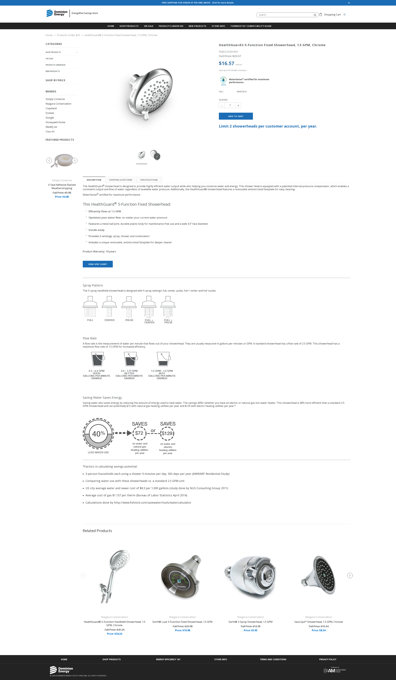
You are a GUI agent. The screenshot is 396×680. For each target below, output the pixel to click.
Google (50, 117)
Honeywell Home (55, 122)
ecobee (50, 113)
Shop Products (129, 26)
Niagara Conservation (58, 103)
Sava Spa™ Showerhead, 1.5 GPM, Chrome (318, 622)
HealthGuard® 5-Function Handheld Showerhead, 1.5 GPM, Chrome (114, 623)
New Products (53, 71)
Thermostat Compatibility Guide (250, 26)
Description (94, 179)
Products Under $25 (56, 65)
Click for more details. (223, 2)
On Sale (49, 58)
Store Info (218, 26)
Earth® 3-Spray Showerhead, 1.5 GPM (251, 622)
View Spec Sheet (97, 264)
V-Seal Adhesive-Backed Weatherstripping (62, 186)
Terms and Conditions (273, 659)
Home (64, 659)
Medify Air (51, 127)
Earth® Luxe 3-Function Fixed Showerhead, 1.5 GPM (183, 622)
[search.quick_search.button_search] (315, 15)
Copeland (51, 108)
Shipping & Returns (120, 179)
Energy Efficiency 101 (168, 659)
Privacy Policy (327, 659)
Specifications (149, 179)
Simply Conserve (55, 99)
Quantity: (223, 99)
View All (50, 131)
